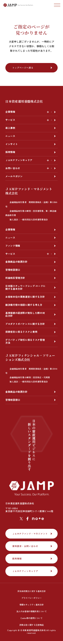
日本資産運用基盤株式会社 (24, 101)
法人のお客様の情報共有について (31, 611)
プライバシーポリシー (32, 597)
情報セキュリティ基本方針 (31, 604)
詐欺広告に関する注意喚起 (31, 624)
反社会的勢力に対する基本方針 (31, 591)
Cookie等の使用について (31, 618)
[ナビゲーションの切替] (57, 5)
